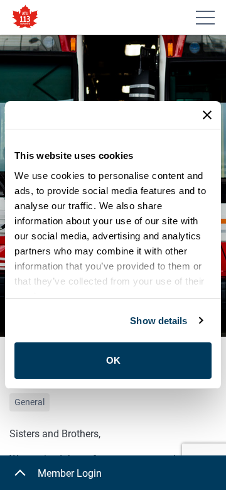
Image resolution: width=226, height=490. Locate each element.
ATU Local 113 (25, 17)
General (29, 402)
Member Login (70, 473)
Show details (158, 320)
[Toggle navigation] (205, 17)
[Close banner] (207, 115)
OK (113, 360)
